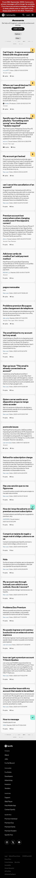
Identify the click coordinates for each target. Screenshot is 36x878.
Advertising (8, 780)
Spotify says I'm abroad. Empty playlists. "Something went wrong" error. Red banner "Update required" (17, 122)
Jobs (6, 759)
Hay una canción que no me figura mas (16, 487)
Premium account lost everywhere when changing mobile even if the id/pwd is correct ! (16, 219)
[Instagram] (7, 842)
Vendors (7, 788)
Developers (9, 776)
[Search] (23, 15)
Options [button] (17, 34)
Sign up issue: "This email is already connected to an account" (15, 368)
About (7, 755)
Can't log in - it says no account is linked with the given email (18, 53)
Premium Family (10, 827)
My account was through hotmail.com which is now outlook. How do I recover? (16, 584)
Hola (5, 559)
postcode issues (10, 427)
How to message (11, 719)
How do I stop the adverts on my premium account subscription (18, 510)
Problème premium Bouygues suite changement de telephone (18, 307)
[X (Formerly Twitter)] (13, 842)
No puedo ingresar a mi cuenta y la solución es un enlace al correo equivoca (18, 632)
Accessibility (8, 865)
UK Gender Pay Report (10, 874)
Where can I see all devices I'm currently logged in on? (17, 86)
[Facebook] (19, 842)
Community (10, 15)
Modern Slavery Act (9, 868)
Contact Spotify (10, 809)
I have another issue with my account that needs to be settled (18, 689)
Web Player (8, 801)
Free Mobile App (10, 805)
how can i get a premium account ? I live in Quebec (18, 658)
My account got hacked (14, 156)
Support (7, 797)
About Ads (17, 862)
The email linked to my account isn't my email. (17, 334)
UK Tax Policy (8, 871)
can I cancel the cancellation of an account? (18, 186)
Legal (6, 856)
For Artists (8, 772)
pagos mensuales (11, 287)
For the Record (9, 763)
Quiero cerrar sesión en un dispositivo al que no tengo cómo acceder (16, 402)
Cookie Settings (9, 862)
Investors (8, 784)
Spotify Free (9, 835)
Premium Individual (11, 819)
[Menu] (32, 15)
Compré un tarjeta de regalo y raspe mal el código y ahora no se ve (18, 536)
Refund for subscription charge (17, 457)
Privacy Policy (8, 859)
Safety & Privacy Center (14, 856)
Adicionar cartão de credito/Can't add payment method (16, 256)
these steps (7, 11)
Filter (17, 38)
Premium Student (10, 831)
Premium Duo (9, 823)
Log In (28, 15)
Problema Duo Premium (14, 607)
